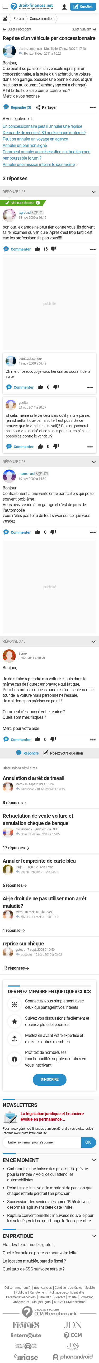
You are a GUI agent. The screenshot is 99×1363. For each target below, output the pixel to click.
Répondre (31, 753)
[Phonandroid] (73, 1357)
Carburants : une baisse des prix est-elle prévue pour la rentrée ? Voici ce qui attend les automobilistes (47, 1174)
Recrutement (38, 1292)
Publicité (21, 1292)
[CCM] (73, 1335)
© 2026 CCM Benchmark (70, 1302)
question (86, 6)
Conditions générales (68, 1288)
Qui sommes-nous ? (17, 1288)
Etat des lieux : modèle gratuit (28, 1244)
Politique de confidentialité (66, 1292)
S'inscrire (50, 1079)
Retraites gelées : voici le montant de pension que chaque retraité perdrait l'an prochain (49, 1190)
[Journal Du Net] (73, 1325)
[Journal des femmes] (26, 1325)
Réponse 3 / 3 (14, 641)
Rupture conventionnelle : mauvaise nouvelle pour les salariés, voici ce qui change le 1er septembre (50, 1218)
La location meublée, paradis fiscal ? (34, 1261)
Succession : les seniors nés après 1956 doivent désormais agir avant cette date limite (48, 1204)
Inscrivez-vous (43, 1288)
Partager (49, 107)
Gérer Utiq (45, 1297)
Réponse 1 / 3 (14, 192)
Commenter (20, 249)
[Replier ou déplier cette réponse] (93, 191)
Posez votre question (66, 753)
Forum (18, 18)
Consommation (42, 18)
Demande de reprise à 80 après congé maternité (44, 132)
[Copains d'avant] (26, 1346)
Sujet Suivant (82, 29)
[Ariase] (26, 1357)
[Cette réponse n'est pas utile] (53, 249)
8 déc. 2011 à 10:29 (48, 53)
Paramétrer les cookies (21, 1297)
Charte (72, 1297)
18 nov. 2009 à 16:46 (32, 218)
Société (90, 1288)
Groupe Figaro (41, 1302)
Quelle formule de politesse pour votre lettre (40, 1252)
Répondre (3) (20, 107)
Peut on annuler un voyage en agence (35, 139)
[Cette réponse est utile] (37, 249)
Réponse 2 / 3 (14, 461)
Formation (86, 1297)
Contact (59, 1297)
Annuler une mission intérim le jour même (38, 164)
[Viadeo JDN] (73, 1346)
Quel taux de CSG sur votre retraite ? (34, 1269)
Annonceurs (21, 1302)
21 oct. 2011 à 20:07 (32, 407)
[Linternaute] (26, 1335)
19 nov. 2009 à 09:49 (32, 363)
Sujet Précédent (19, 29)
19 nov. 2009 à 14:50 (32, 479)
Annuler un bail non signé (25, 145)
